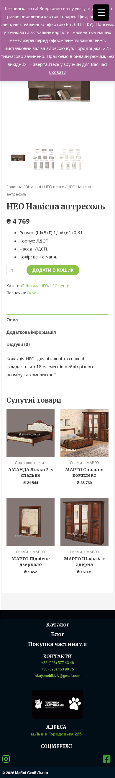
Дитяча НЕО (36, 285)
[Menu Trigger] (101, 12)
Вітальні (33, 186)
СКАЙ (32, 292)
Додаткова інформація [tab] (31, 332)
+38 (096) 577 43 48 (57, 663)
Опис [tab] (12, 320)
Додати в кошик (52, 270)
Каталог (57, 624)
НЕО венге (54, 186)
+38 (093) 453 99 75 (57, 669)
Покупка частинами (57, 644)
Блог (57, 634)
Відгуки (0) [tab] (18, 344)
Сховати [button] (57, 72)
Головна (14, 186)
